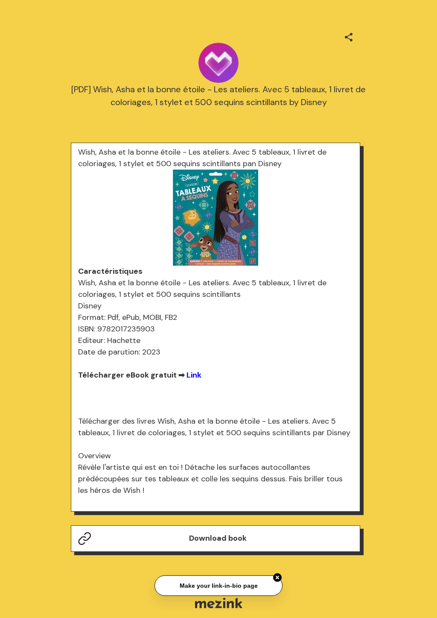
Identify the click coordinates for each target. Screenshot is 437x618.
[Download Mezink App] (218, 603)
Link (193, 375)
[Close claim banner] (277, 577)
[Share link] (349, 36)
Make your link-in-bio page (218, 584)
